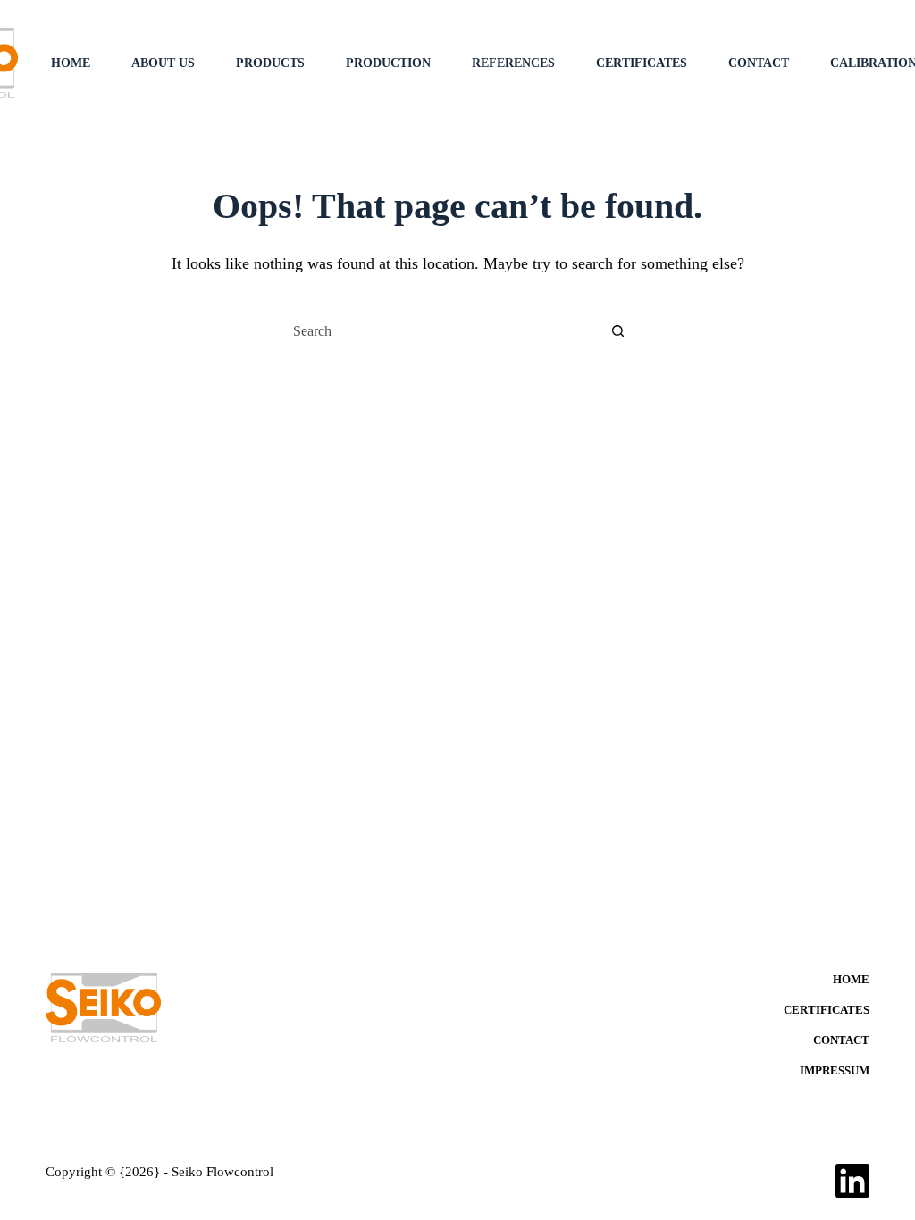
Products (270, 63)
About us (163, 63)
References (513, 63)
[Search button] (617, 331)
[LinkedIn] (852, 1181)
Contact (758, 63)
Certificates (641, 63)
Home (70, 63)
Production (388, 63)
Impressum (834, 1070)
